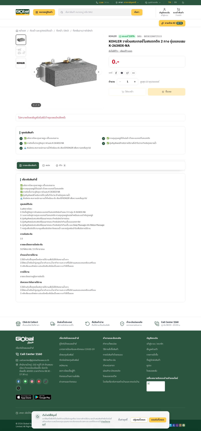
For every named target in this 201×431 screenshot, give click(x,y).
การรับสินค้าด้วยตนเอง (113, 355)
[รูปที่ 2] (21, 51)
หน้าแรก (22, 31)
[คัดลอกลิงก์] (133, 73)
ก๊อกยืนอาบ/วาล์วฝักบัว (83, 31)
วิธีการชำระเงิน (109, 360)
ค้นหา (136, 12)
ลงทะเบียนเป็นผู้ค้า (67, 371)
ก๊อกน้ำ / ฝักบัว (62, 31)
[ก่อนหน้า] (34, 72)
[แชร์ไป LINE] (121, 73)
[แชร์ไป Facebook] (115, 73)
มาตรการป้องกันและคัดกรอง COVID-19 (76, 349)
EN (175, 2)
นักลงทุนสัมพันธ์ (66, 355)
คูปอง (149, 365)
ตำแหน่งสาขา (109, 365)
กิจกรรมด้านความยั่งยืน (69, 376)
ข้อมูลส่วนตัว (152, 349)
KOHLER (113, 36)
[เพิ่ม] (135, 82)
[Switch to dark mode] (183, 2)
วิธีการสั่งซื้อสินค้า (110, 349)
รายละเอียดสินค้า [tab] (30, 165)
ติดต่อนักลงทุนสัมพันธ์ (69, 360)
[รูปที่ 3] (21, 63)
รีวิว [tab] (62, 165)
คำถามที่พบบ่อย (109, 344)
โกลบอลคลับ (152, 371)
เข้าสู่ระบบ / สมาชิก (155, 344)
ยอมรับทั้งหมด (157, 420)
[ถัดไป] (98, 72)
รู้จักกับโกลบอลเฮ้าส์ (68, 344)
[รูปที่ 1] (21, 40)
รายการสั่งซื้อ (152, 355)
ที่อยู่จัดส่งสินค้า (153, 360)
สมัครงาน (63, 365)
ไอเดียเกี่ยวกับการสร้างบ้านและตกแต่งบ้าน (121, 382)
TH (169, 2)
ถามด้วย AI (173, 23)
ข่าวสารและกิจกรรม (68, 382)
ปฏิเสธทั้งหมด (139, 420)
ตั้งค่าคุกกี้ (122, 420)
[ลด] (120, 82)
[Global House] (22, 12)
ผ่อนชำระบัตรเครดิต (111, 371)
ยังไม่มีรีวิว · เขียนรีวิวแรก (120, 51)
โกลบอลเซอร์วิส (109, 376)
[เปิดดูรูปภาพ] (66, 72)
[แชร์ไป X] (127, 73)
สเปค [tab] (48, 165)
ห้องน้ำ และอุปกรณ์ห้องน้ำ (41, 31)
